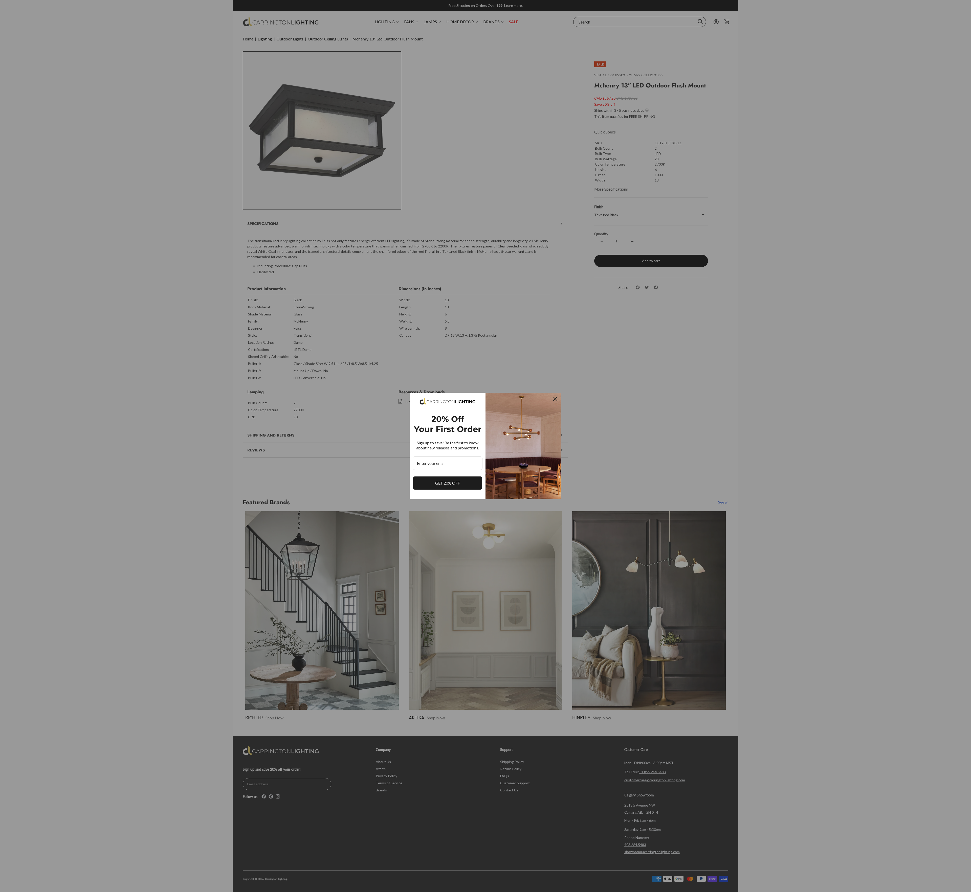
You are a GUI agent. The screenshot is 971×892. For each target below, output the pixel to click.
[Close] (555, 399)
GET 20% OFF (447, 483)
